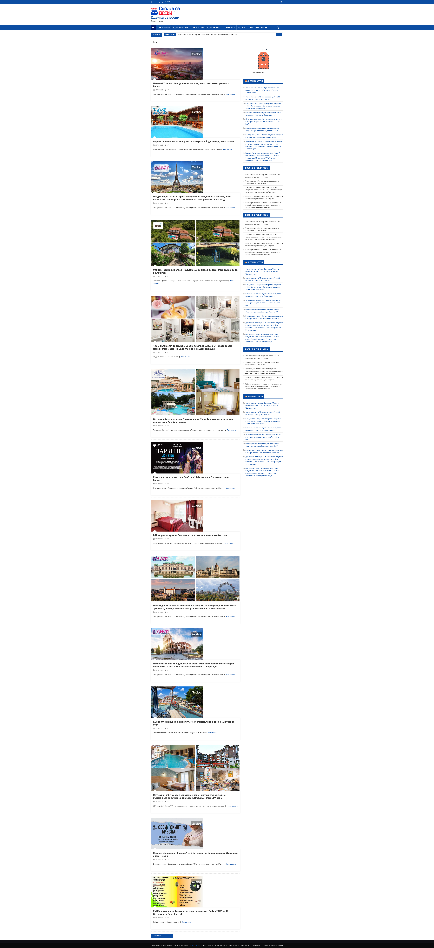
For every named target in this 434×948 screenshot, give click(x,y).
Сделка (241, 27)
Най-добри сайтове (258, 27)
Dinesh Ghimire (194, 945)
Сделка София (164, 27)
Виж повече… (231, 94)
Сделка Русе (229, 27)
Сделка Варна (198, 27)
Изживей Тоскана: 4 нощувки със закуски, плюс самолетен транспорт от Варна (207, 34)
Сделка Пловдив (180, 27)
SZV (168, 90)
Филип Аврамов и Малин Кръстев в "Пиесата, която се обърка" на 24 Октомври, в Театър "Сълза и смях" (262, 90)
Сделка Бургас (213, 27)
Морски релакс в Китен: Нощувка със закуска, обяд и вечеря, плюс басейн (193, 141)
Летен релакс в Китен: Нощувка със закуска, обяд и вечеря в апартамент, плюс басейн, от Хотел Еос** (263, 121)
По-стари (157, 936)
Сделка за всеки (165, 17)
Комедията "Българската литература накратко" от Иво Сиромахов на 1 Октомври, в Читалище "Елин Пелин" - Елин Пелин (263, 106)
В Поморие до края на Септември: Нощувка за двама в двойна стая (190, 535)
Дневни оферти (255, 81)
